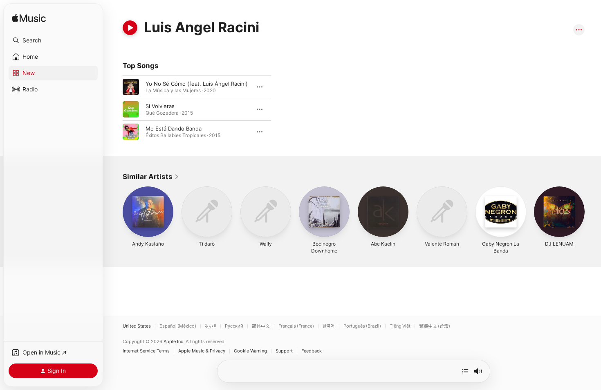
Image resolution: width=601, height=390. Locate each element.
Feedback (311, 351)
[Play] (130, 27)
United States (137, 326)
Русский (234, 326)
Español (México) (177, 326)
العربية (210, 326)
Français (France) (296, 326)
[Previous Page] (114, 211)
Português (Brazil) (362, 326)
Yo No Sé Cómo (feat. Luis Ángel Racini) (197, 83)
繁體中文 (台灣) (434, 326)
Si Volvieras (160, 106)
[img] (29, 18)
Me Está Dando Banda (174, 128)
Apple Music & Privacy (201, 351)
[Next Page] (593, 211)
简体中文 (261, 326)
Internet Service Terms (146, 351)
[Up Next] (465, 371)
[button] (53, 40)
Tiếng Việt (400, 326)
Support (284, 351)
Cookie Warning (250, 351)
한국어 (329, 326)
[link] (151, 176)
